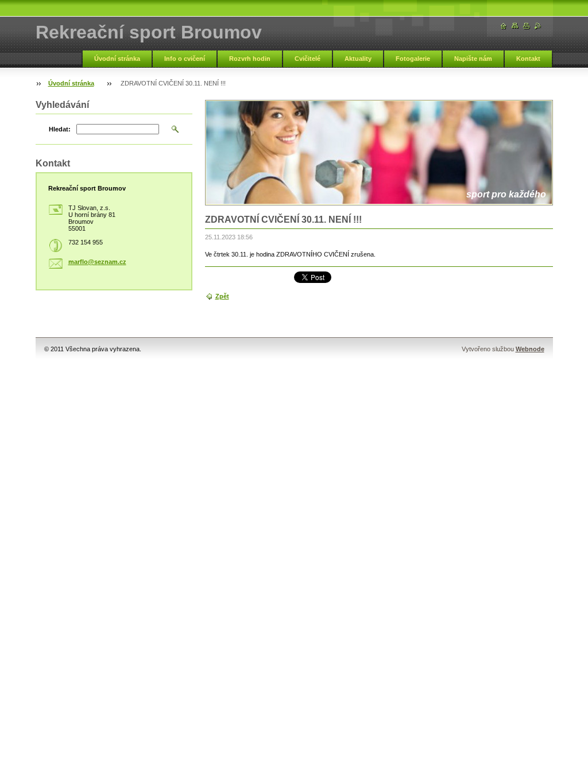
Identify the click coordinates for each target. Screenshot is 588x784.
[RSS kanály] (538, 26)
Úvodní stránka (117, 58)
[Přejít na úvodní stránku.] (503, 26)
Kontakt (528, 58)
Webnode (530, 349)
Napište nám (473, 58)
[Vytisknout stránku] (526, 26)
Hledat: (60, 129)
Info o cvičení (184, 58)
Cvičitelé (307, 58)
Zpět (222, 296)
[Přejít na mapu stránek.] (515, 26)
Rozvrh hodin (249, 58)
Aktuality (358, 58)
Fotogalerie (413, 58)
